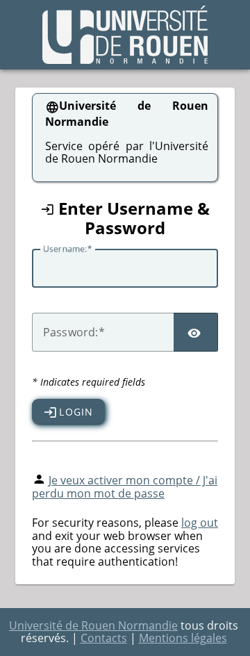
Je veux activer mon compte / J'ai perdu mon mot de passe (124, 487)
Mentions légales (183, 638)
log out (199, 522)
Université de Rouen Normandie (93, 625)
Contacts (104, 638)
